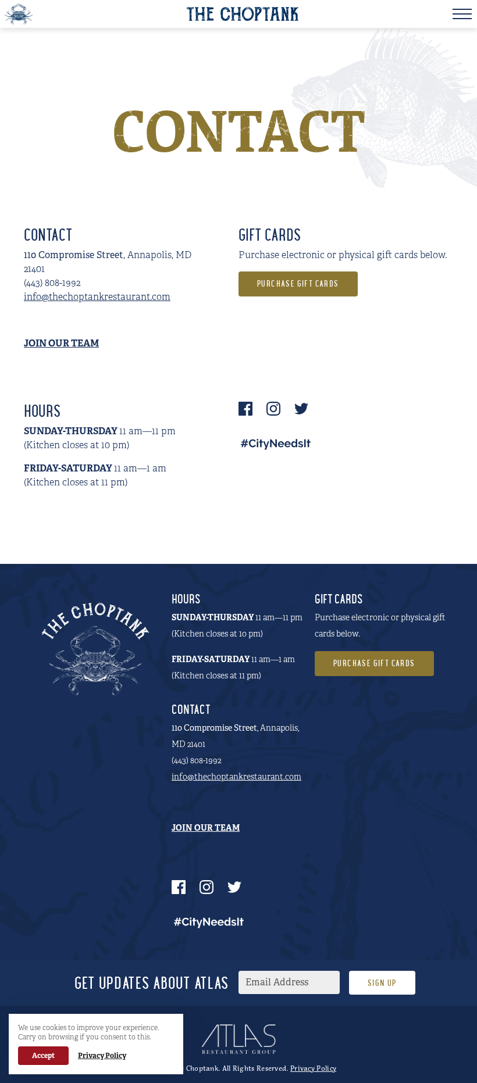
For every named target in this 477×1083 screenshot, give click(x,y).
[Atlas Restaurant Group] (238, 1039)
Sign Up (382, 984)
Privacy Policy (313, 1068)
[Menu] (462, 14)
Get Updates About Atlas (151, 985)
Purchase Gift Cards (298, 284)
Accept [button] (43, 1055)
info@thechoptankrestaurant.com (97, 297)
